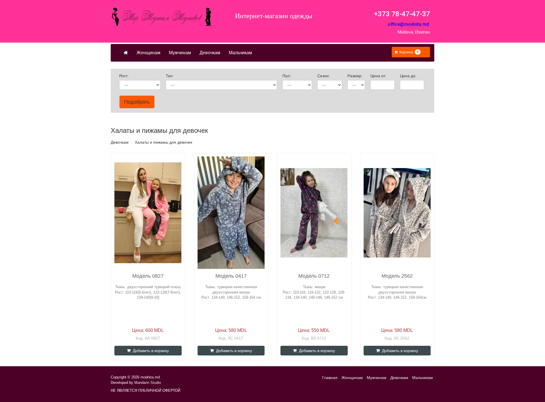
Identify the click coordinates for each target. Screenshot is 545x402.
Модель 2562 (397, 276)
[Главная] (126, 52)
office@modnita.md (408, 24)
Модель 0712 (314, 276)
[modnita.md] (162, 17)
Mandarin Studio (147, 382)
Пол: (287, 76)
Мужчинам (180, 52)
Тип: (170, 76)
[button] (408, 52)
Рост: (124, 76)
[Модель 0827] (147, 212)
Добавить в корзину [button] (150, 350)
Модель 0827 (148, 276)
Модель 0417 (231, 276)
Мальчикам (240, 52)
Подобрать (137, 102)
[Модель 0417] (231, 212)
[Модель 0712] (313, 212)
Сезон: (324, 76)
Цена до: (409, 76)
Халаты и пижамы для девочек (163, 142)
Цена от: (378, 76)
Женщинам (148, 52)
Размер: (355, 76)
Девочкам (210, 52)
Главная (330, 377)
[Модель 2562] (397, 212)
